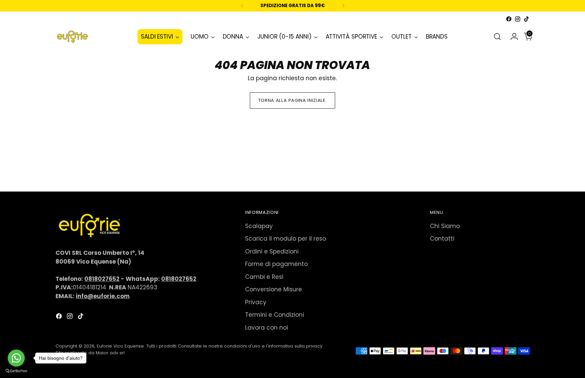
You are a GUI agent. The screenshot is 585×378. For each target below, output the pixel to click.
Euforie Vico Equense (120, 346)
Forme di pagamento (276, 264)
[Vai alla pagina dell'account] (511, 36)
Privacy (255, 302)
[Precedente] (242, 6)
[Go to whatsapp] (16, 358)
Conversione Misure (273, 289)
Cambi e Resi (264, 277)
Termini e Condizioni (274, 315)
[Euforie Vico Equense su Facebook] (509, 19)
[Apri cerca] (497, 36)
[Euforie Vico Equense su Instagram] (518, 19)
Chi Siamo (445, 226)
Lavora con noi (266, 328)
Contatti (442, 239)
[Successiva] (343, 6)
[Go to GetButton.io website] (16, 371)
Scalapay (259, 226)
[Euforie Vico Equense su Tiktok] (526, 19)
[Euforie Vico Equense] (72, 36)
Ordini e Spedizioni (272, 251)
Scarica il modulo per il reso (285, 239)
